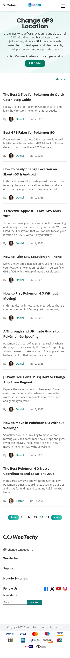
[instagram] (65, 588)
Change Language (18, 549)
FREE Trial (35, 63)
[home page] (9, 6)
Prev (13, 517)
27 (47, 517)
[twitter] (52, 588)
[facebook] (46, 588)
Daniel (20, 119)
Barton (20, 501)
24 (29, 517)
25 (35, 517)
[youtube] (58, 588)
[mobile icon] (63, 6)
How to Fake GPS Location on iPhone (32, 256)
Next (56, 517)
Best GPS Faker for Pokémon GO (29, 132)
